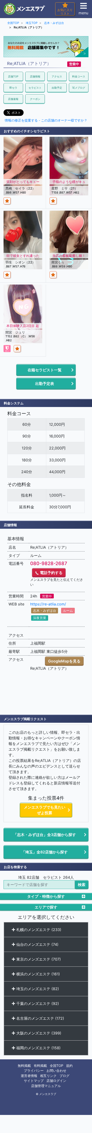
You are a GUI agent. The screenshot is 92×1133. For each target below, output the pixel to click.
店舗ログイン (56, 1081)
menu (83, 13)
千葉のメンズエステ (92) (37, 1003)
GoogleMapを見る (64, 661)
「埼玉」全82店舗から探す (44, 852)
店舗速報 (13, 99)
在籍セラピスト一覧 (45, 370)
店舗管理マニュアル (46, 1086)
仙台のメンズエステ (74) (37, 944)
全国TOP (56, 1066)
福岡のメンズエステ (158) (38, 1048)
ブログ (64, 1076)
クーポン (35, 99)
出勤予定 (57, 87)
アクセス (57, 76)
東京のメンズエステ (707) (38, 959)
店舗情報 (35, 76)
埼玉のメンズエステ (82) (37, 988)
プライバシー (34, 1070)
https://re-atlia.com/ (48, 604)
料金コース (78, 76)
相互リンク (48, 1076)
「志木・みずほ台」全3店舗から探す (44, 834)
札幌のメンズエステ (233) (38, 929)
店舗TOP (13, 76)
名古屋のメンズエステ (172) (39, 1018)
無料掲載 (24, 1066)
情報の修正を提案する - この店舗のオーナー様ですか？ (46, 120)
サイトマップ (34, 1081)
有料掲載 (40, 1066)
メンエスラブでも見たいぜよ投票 (44, 810)
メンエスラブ (47, 1094)
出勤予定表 (44, 383)
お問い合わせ (56, 1070)
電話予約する (51, 572)
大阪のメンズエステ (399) (38, 1033)
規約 (69, 1066)
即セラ (13, 87)
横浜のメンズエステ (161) (37, 974)
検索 (81, 884)
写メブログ (78, 87)
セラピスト (35, 87)
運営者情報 (29, 1076)
